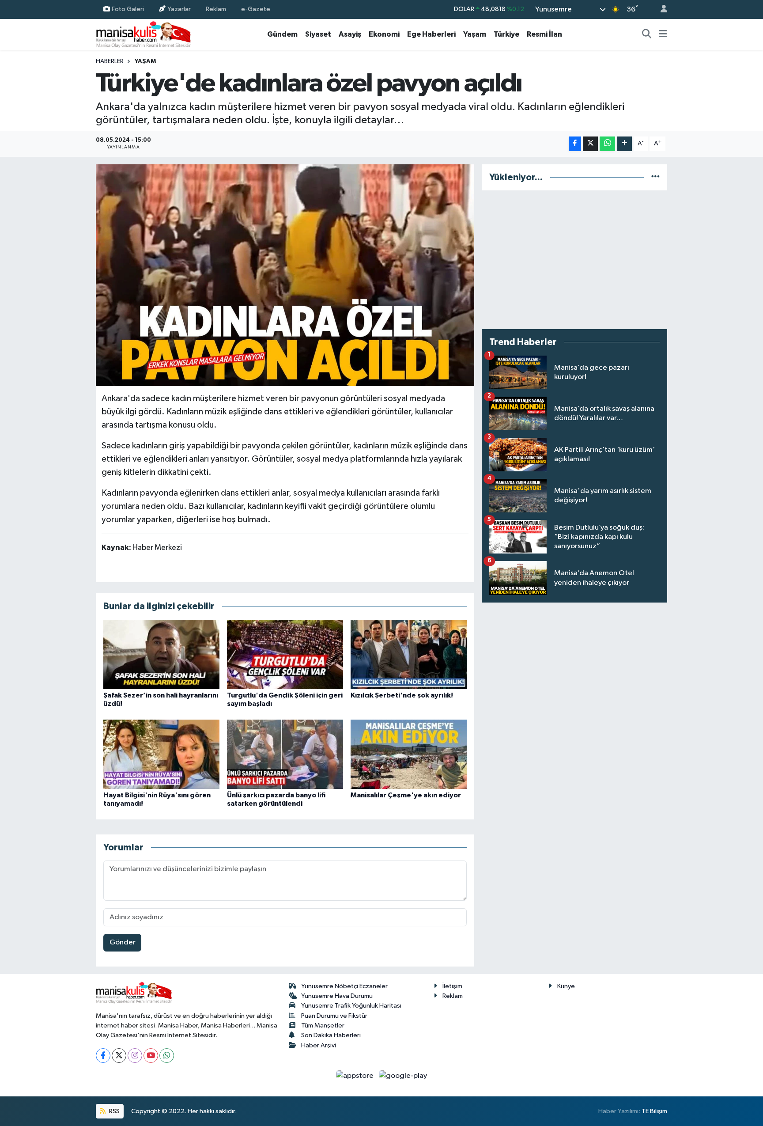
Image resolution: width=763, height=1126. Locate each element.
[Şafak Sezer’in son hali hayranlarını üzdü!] (161, 654)
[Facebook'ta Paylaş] (575, 143)
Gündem (282, 34)
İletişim (452, 986)
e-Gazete (255, 9)
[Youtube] (151, 1055)
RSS (114, 1111)
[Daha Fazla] (624, 143)
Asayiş (350, 34)
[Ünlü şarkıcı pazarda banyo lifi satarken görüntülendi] (285, 754)
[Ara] (646, 34)
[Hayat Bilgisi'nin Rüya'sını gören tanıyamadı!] (161, 754)
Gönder (123, 942)
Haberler (110, 61)
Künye (566, 986)
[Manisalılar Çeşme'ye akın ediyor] (409, 754)
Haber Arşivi (318, 1045)
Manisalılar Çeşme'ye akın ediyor (406, 795)
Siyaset (318, 34)
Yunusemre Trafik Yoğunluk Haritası (351, 1005)
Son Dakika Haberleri (331, 1035)
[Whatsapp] (166, 1055)
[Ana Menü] (663, 34)
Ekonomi (384, 34)
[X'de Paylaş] (590, 143)
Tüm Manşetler (322, 1025)
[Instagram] (135, 1055)
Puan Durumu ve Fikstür (334, 1015)
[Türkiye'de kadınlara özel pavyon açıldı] (285, 275)
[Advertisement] (574, 260)
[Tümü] (655, 177)
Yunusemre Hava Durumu (337, 996)
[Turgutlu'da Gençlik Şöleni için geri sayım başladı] (285, 654)
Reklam (216, 9)
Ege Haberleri (431, 34)
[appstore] (355, 1076)
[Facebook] (103, 1055)
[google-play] (403, 1076)
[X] (119, 1055)
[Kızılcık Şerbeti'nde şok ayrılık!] (409, 654)
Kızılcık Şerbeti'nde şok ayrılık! (402, 695)
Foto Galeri (128, 9)
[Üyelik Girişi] (660, 9)
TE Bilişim (654, 1111)
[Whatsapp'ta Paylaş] (607, 143)
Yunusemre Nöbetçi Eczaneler (344, 986)
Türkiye (506, 34)
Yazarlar (179, 9)
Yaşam (474, 34)
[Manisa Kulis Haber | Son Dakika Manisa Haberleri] (143, 34)
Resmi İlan (544, 34)
